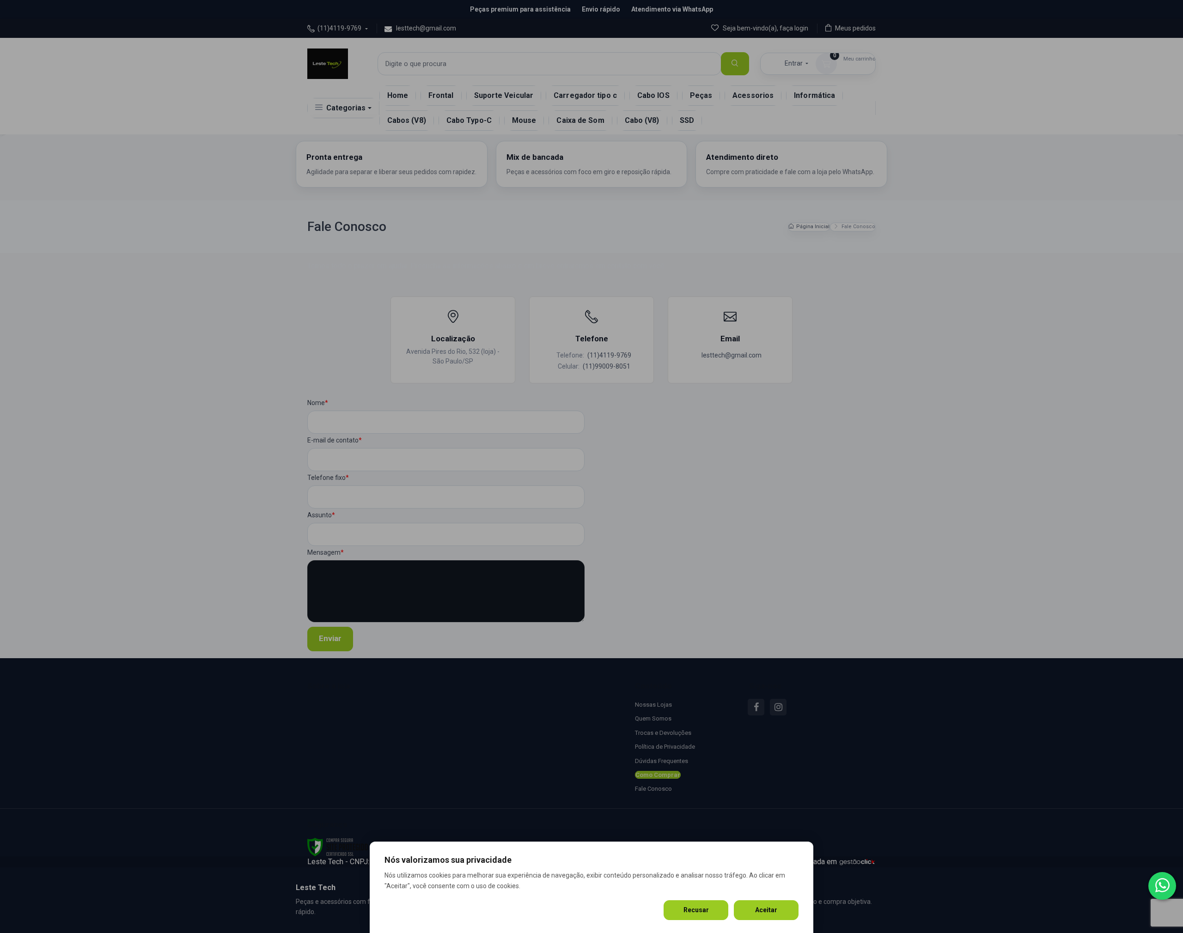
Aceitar (766, 910)
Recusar (696, 910)
